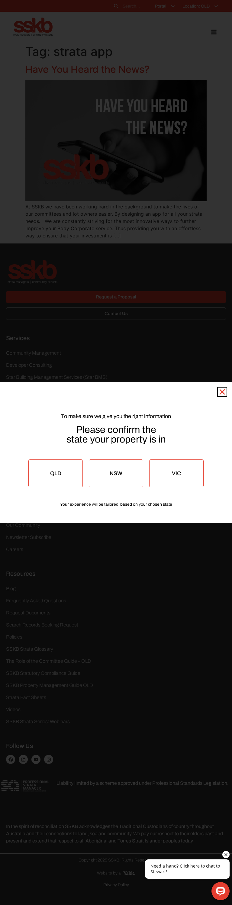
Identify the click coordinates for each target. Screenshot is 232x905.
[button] (222, 392)
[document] (116, 452)
